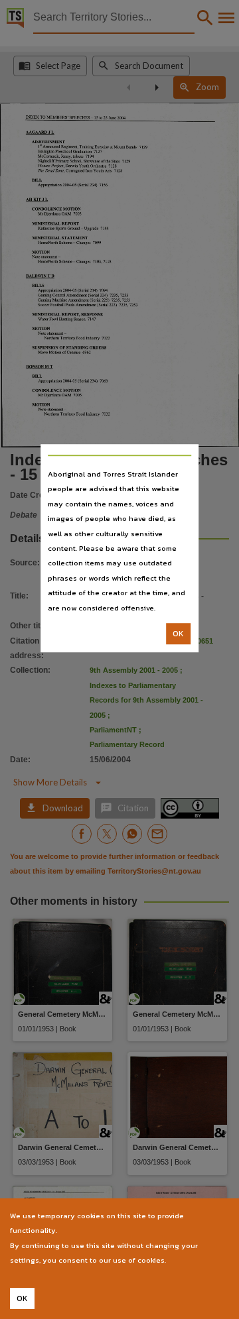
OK (178, 634)
